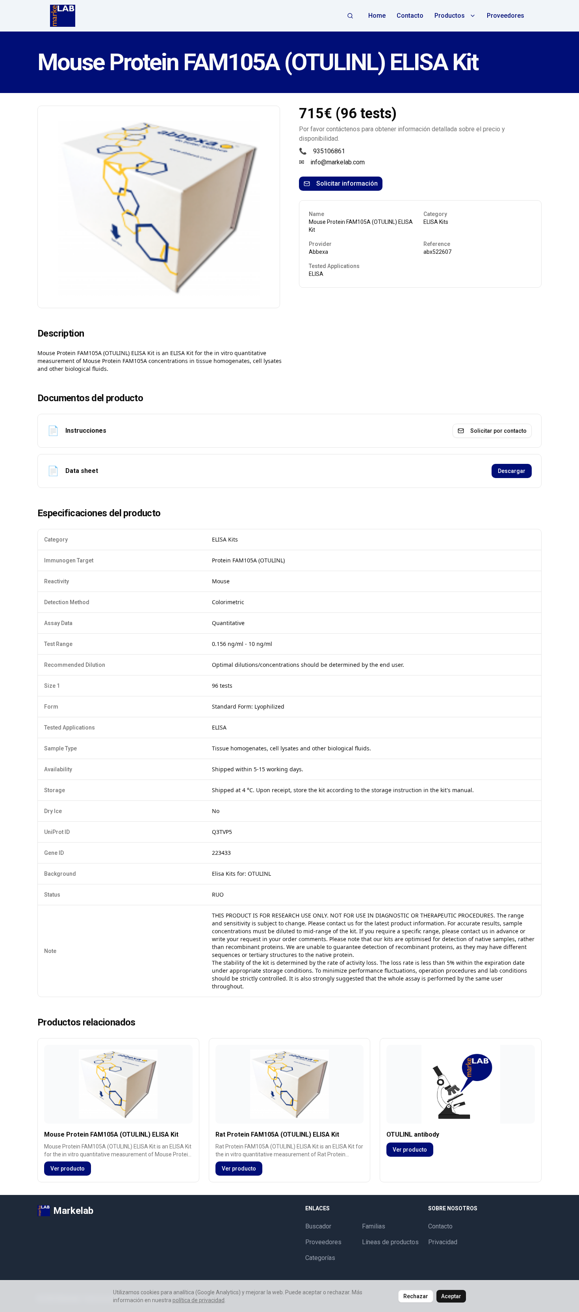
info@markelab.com (337, 162)
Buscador (318, 1226)
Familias (373, 1226)
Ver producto (67, 1168)
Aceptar (451, 1296)
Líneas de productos (390, 1242)
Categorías (320, 1258)
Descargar (511, 471)
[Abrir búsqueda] (350, 16)
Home (377, 15)
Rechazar (415, 1296)
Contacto (410, 15)
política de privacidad (199, 1300)
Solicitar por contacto (498, 431)
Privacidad (442, 1242)
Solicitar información (347, 183)
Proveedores (505, 15)
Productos (449, 15)
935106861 (329, 151)
